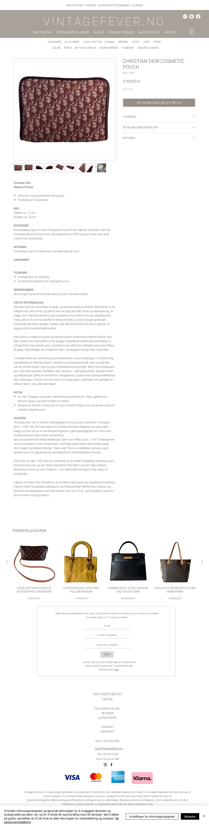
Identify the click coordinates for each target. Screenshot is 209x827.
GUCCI (136, 42)
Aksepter (190, 816)
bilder (90, 804)
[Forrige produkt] (6, 561)
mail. (116, 669)
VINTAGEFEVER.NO (107, 694)
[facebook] (198, 16)
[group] (104, 570)
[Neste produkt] (202, 561)
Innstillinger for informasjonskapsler (152, 816)
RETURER (107, 713)
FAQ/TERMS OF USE (107, 709)
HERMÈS (123, 42)
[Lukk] (204, 816)
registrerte (104, 804)
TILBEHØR (127, 48)
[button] (191, 31)
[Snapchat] (191, 16)
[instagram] (185, 16)
